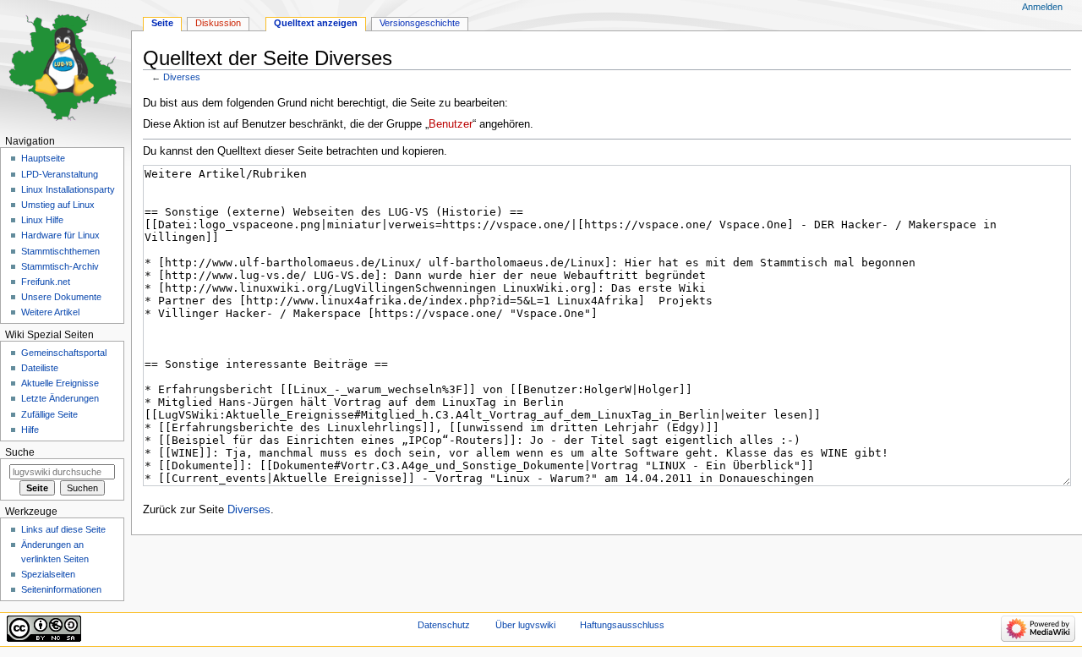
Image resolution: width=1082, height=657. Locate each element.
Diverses (181, 77)
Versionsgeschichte (420, 23)
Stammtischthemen (60, 251)
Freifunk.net (45, 281)
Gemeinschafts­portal (64, 353)
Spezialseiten (48, 574)
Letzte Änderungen (60, 398)
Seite (162, 23)
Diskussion (218, 23)
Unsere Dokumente (61, 297)
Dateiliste (39, 368)
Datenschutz (444, 625)
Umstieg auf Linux (58, 205)
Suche (20, 452)
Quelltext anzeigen (316, 23)
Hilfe (30, 429)
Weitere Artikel (50, 312)
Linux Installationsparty (68, 189)
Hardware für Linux (60, 235)
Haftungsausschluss (622, 625)
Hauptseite (43, 158)
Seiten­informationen (61, 589)
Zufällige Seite (49, 414)
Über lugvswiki (525, 625)
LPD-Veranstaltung (59, 174)
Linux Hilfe (42, 220)
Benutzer (451, 124)
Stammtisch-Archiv (60, 266)
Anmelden (1042, 7)
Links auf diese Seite (63, 529)
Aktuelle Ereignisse (60, 383)
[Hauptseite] (65, 65)
